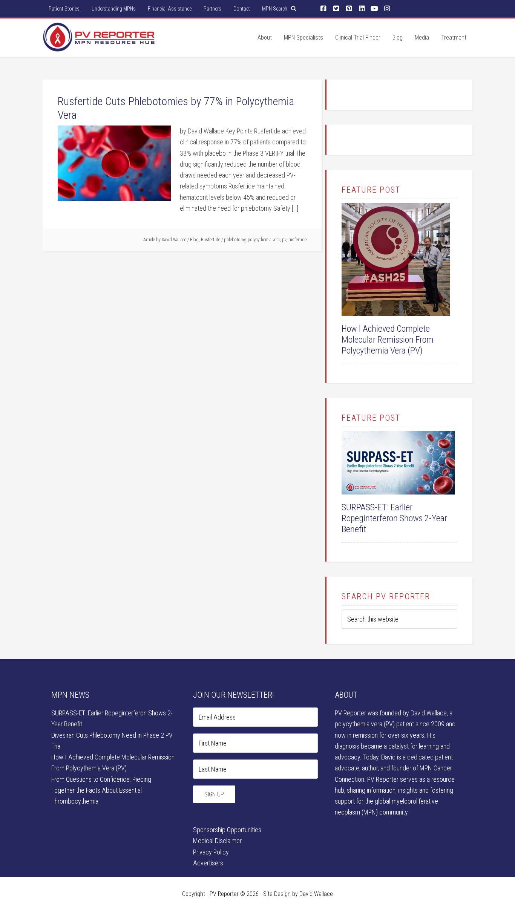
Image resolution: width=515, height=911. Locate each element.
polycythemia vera (264, 239)
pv (284, 239)
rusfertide (297, 239)
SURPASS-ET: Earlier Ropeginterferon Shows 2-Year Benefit (394, 518)
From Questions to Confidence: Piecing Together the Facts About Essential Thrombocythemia (101, 790)
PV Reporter (99, 44)
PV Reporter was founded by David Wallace (391, 713)
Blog (194, 239)
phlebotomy (234, 239)
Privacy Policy (211, 852)
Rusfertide (210, 239)
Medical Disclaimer (217, 841)
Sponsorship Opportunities (227, 830)
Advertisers (208, 863)
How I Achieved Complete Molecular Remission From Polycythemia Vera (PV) (388, 339)
